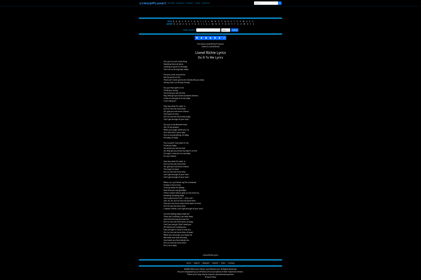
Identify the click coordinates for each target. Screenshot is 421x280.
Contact (206, 3)
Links (197, 3)
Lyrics (188, 263)
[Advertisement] (199, 11)
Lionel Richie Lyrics (210, 255)
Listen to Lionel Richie (210, 46)
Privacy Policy (210, 277)
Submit (189, 3)
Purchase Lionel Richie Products (210, 44)
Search (171, 3)
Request (181, 3)
